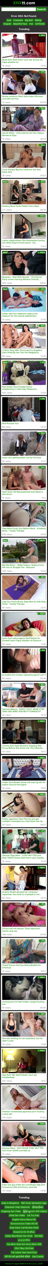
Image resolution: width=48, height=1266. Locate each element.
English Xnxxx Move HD (24, 1219)
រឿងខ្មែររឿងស (37, 1207)
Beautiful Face (20, 23)
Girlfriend (39, 23)
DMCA (23, 1263)
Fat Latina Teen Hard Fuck (24, 1252)
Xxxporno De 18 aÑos (24, 1231)
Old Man (39, 1236)
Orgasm (7, 23)
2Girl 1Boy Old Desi (24, 1248)
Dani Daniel (37, 1256)
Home (8, 1263)
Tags (15, 1263)
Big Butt (29, 20)
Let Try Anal (33, 1215)
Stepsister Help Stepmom (17, 1207)
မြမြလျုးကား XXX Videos (35, 1211)
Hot (31, 23)
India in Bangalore (10, 1203)
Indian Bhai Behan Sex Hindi (18, 1236)
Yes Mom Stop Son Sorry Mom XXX (24, 1244)
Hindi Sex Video (17, 1215)
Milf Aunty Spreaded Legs (33, 1203)
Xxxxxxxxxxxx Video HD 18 (24, 1223)
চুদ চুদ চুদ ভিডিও (24, 1240)
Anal (9, 20)
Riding (38, 20)
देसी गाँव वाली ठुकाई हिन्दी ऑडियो (17, 1256)
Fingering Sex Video (11, 1211)
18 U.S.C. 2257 (35, 1263)
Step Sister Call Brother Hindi (24, 1227)
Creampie (18, 20)
